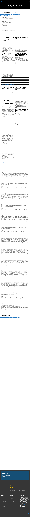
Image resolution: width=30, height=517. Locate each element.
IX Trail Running (6, 465)
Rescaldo (3, 165)
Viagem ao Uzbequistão (7, 428)
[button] (15, 162)
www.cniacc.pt (24, 504)
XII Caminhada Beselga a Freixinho (10, 353)
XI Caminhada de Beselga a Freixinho (10, 390)
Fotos (3, 162)
